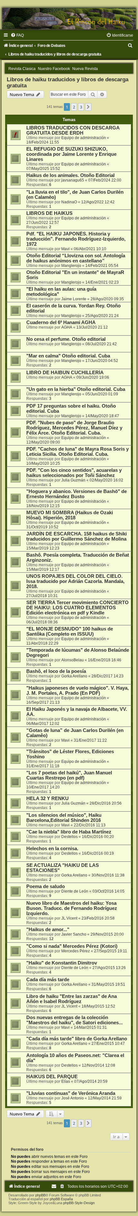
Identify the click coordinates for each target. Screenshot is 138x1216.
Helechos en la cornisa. (52, 848)
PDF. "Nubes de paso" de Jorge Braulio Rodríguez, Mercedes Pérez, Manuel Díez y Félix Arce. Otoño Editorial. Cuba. (74, 428)
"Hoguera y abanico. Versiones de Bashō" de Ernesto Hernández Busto (76, 494)
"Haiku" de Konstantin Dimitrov (61, 962)
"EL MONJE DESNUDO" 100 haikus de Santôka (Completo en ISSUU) (69, 631)
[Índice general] (69, 18)
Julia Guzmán (73, 480)
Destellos (69, 836)
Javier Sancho (73, 934)
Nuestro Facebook (54, 68)
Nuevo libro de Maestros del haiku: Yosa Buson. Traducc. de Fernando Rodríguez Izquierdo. (71, 908)
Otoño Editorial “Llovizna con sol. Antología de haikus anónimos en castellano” (75, 258)
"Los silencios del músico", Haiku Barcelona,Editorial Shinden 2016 (63, 818)
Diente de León (74, 891)
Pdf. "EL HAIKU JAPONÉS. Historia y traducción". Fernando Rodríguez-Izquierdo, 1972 (75, 239)
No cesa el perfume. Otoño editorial (66, 339)
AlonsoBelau (72, 660)
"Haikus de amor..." (47, 929)
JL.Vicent (69, 918)
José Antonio (72, 1098)
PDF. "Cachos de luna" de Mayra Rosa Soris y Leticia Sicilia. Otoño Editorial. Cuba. (77, 451)
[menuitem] (17, 35)
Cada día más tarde (47, 979)
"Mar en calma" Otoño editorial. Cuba (68, 355)
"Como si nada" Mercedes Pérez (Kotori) (71, 946)
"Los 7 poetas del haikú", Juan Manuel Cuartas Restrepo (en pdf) (69, 775)
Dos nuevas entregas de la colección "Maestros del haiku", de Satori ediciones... (74, 1020)
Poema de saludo (45, 886)
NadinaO (69, 202)
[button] (88, 107)
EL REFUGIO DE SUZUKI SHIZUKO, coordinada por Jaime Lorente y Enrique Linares (71, 154)
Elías (65, 1081)
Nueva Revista (85, 68)
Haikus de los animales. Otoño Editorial (70, 175)
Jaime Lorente (73, 299)
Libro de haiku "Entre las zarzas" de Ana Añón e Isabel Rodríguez (71, 999)
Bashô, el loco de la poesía (56, 671)
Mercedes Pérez (75, 951)
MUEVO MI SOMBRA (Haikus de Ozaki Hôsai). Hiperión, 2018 (69, 515)
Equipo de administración (83, 138)
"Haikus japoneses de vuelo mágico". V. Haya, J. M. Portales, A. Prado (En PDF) (77, 690)
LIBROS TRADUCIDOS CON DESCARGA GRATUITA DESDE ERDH (72, 130)
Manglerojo (71, 265)
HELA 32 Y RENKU (47, 798)
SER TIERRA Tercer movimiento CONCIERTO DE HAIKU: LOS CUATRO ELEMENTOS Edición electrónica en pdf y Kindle (77, 607)
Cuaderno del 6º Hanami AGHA (61, 322)
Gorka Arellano (74, 676)
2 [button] (74, 107)
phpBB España (61, 1199)
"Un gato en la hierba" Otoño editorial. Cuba (75, 389)
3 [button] (81, 107)
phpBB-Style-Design (79, 1203)
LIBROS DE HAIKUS (49, 213)
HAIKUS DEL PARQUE (52, 1076)
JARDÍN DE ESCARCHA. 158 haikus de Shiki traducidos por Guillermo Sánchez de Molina (76, 536)
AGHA (66, 327)
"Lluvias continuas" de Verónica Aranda (70, 1093)
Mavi (65, 249)
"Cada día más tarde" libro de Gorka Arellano (76, 1038)
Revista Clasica (22, 68)
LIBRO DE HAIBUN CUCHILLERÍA (65, 372)
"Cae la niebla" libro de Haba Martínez (68, 831)
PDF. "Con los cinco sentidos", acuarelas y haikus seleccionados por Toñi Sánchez (74, 473)
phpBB (40, 1195)
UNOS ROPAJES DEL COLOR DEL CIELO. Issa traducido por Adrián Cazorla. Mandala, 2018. (75, 581)
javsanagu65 (72, 180)
